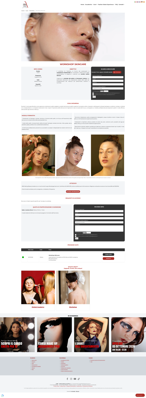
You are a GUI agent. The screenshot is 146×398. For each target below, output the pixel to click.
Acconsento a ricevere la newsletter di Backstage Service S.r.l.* (104, 94)
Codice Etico (79, 386)
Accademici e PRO (65, 360)
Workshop (31, 10)
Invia (94, 96)
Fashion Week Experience (106, 4)
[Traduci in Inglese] (137, 2)
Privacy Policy (56, 386)
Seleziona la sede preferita (99, 86)
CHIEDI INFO (108, 254)
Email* (94, 79)
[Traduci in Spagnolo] (144, 2)
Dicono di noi (34, 364)
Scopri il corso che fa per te (66, 371)
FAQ (116, 4)
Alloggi (33, 367)
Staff (33, 363)
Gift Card (63, 366)
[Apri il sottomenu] (92, 4)
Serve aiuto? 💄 (140, 395)
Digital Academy (38, 307)
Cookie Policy (63, 386)
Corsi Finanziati (64, 369)
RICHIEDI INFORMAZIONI (73, 191)
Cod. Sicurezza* (96, 91)
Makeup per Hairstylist (66, 367)
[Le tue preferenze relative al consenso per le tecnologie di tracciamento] (2, 396)
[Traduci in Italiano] (135, 2)
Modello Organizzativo (71, 386)
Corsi (94, 4)
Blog (33, 369)
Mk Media (73, 391)
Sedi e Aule (34, 360)
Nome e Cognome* (97, 75)
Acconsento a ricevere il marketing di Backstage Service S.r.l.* (86, 234)
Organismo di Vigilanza (87, 386)
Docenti (33, 361)
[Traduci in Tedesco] (142, 2)
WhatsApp (117, 72)
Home (82, 4)
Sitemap (77, 391)
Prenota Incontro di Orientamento (97, 360)
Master (62, 361)
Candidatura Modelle (36, 366)
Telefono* (77, 216)
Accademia (88, 4)
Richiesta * (77, 224)
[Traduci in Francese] (140, 2)
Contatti (121, 4)
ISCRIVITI (108, 258)
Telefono (94, 82)
